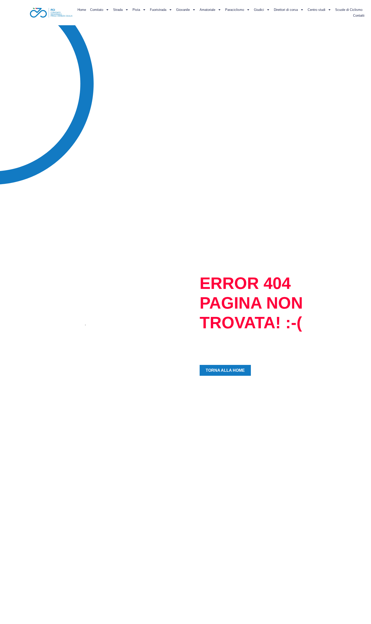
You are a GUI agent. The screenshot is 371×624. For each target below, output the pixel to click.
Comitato (96, 10)
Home (81, 10)
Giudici (259, 10)
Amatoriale (207, 10)
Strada (118, 10)
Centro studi (316, 10)
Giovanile (183, 10)
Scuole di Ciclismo (348, 10)
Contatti (358, 15)
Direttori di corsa (286, 10)
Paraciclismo (234, 10)
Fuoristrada (158, 10)
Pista (136, 10)
